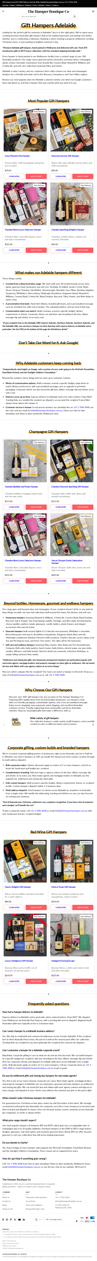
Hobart (48, 5)
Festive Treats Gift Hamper (63, 887)
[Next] (93, 724)
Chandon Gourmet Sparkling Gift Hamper (70, 486)
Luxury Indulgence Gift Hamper (19, 960)
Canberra (55, 5)
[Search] (75, 16)
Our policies (30, 1201)
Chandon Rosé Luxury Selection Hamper (23, 229)
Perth (35, 5)
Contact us (6, 1201)
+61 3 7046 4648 (71, 2)
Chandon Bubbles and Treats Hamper (21, 486)
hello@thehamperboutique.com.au (52, 2)
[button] (3, 11)
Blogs (4, 1205)
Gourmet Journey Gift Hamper (65, 155)
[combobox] (48, 16)
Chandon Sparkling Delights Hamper (67, 229)
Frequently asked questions (36, 1197)
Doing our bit (7, 1209)
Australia (5, 5)
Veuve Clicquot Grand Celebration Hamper (66, 561)
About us (5, 1197)
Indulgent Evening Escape (63, 960)
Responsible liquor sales (35, 1209)
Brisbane (28, 5)
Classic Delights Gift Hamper (18, 887)
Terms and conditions (34, 1205)
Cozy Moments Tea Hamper (17, 155)
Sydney (12, 5)
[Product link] (25, 144)
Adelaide (41, 5)
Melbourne (20, 5)
